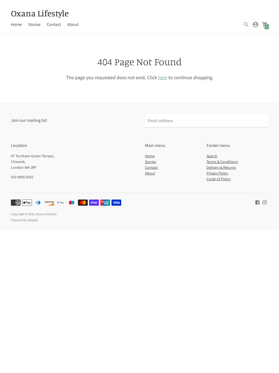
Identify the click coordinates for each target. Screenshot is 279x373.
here (162, 77)
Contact (54, 24)
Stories (34, 24)
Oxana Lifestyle (46, 214)
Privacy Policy (217, 173)
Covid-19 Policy (219, 178)
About (72, 24)
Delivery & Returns (221, 167)
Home (16, 24)
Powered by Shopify (24, 220)
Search (212, 155)
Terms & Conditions (222, 161)
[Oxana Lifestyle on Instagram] (264, 202)
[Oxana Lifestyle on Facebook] (257, 202)
